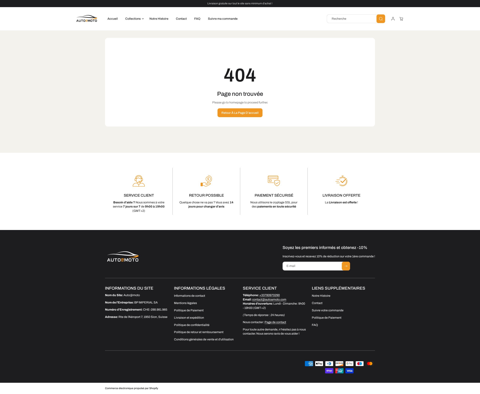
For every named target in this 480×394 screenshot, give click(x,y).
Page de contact (275, 322)
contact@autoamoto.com (269, 299)
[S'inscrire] (346, 266)
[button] (134, 19)
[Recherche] (380, 18)
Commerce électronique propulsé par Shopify (131, 388)
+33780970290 (269, 295)
